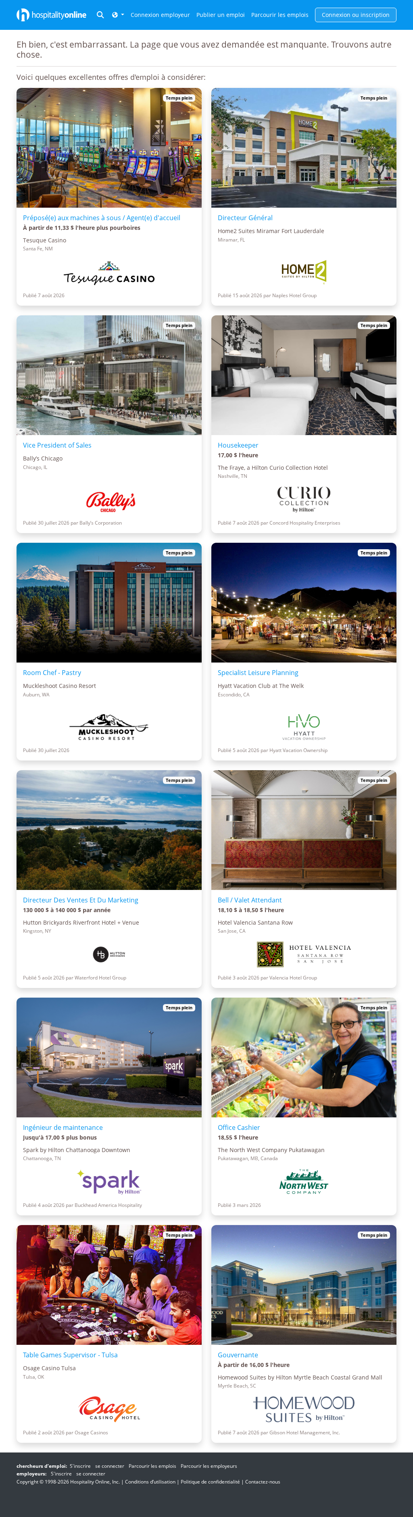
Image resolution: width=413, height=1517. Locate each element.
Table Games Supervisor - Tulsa (70, 1354)
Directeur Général (245, 217)
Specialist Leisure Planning (258, 672)
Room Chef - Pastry (52, 672)
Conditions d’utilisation (150, 1481)
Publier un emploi (220, 15)
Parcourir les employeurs (209, 1466)
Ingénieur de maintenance (63, 1127)
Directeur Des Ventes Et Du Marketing (80, 900)
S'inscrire (80, 1466)
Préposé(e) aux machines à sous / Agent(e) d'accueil (101, 217)
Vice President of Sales (57, 445)
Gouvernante (238, 1354)
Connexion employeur (160, 15)
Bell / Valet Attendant (250, 900)
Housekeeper (238, 445)
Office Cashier (239, 1127)
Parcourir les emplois (280, 15)
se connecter (109, 1466)
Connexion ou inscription (356, 15)
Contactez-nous (262, 1481)
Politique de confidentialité (210, 1481)
